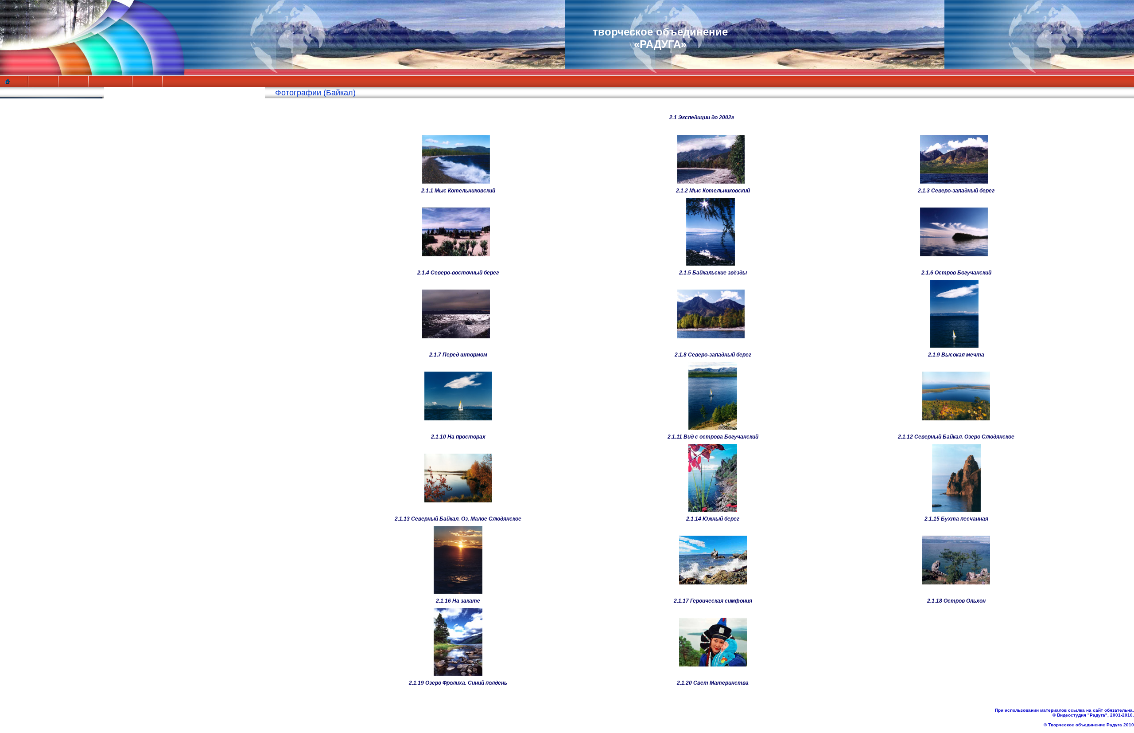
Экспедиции (42, 140)
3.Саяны (38, 177)
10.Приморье (48, 242)
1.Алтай (37, 158)
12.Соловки (44, 261)
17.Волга (39, 307)
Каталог (33, 335)
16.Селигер (44, 298)
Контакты (36, 345)
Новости (34, 112)
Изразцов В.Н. (46, 121)
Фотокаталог (43, 149)
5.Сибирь (40, 196)
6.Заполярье (47, 205)
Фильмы (34, 317)
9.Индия (38, 233)
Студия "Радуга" (51, 130)
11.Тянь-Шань (49, 251)
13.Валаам (42, 270)
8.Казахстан (45, 224)
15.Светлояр (47, 289)
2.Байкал (39, 168)
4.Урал (34, 186)
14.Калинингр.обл (57, 279)
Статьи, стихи (45, 326)
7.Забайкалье (48, 214)
